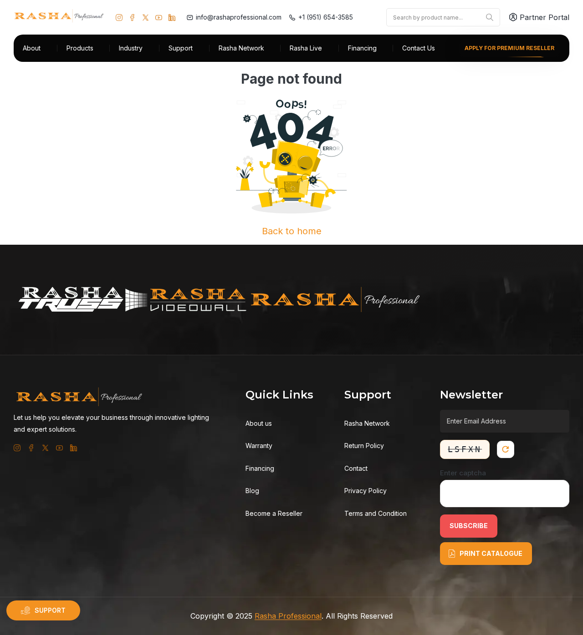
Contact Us (418, 48)
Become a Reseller (273, 513)
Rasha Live (306, 48)
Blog (252, 490)
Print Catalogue (491, 553)
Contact (356, 468)
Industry (131, 48)
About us (258, 423)
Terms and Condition (375, 513)
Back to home (292, 231)
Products (79, 48)
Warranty (258, 445)
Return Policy (364, 445)
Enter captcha (463, 473)
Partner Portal (544, 17)
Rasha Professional (288, 615)
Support (181, 48)
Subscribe (469, 525)
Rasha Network (241, 48)
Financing (362, 48)
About (32, 48)
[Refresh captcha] (505, 449)
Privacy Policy (365, 490)
